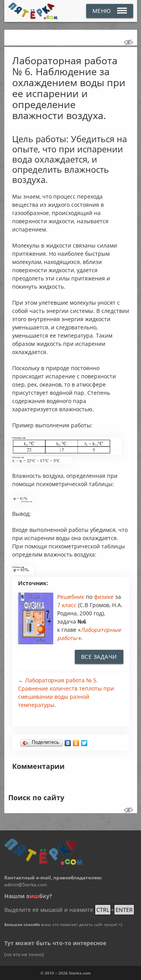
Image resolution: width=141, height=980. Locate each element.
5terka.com (80, 973)
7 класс (66, 605)
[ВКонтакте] (68, 741)
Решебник (71, 596)
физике (104, 596)
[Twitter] (84, 741)
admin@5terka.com (25, 884)
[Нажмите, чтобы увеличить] (66, 453)
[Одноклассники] (76, 741)
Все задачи (99, 656)
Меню (101, 10)
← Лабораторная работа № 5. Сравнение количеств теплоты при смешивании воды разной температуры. (66, 692)
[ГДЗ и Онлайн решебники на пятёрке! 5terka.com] (33, 11)
